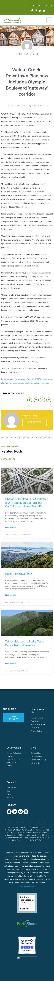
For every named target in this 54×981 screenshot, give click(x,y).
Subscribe (36, 6)
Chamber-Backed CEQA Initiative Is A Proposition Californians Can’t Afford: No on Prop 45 (26, 502)
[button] (29, 400)
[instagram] (36, 10)
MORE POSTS (34, 422)
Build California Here (18, 574)
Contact (48, 6)
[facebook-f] (32, 10)
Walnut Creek (43, 105)
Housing (27, 105)
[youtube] (44, 10)
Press (34, 105)
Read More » (10, 527)
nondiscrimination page (27, 886)
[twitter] (40, 10)
